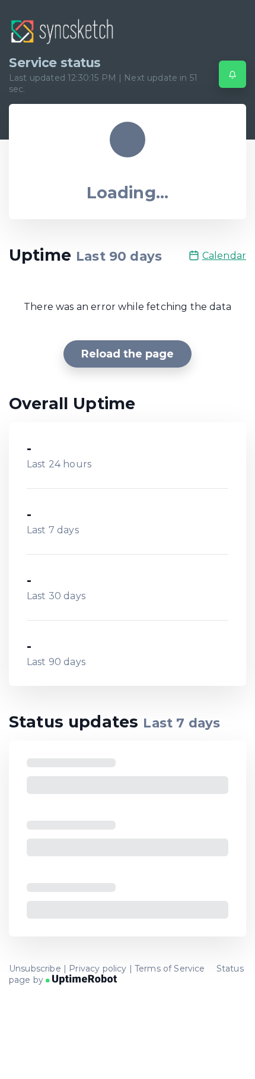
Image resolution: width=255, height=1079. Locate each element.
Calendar (224, 255)
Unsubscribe (35, 968)
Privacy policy (97, 968)
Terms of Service (170, 968)
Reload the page (127, 353)
